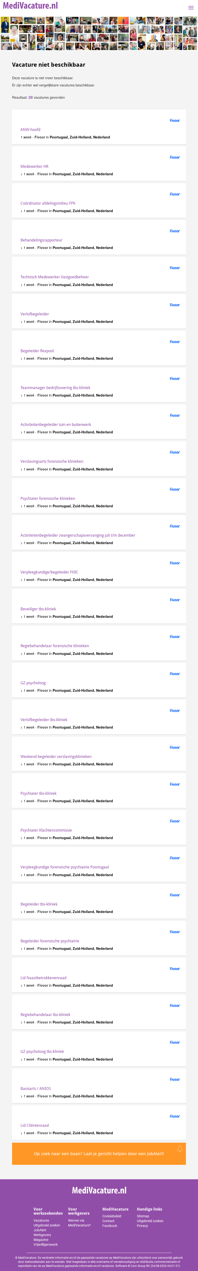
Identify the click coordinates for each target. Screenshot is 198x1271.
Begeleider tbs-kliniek (39, 904)
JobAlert (40, 1230)
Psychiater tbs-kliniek (39, 793)
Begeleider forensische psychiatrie (50, 941)
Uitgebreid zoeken (47, 1225)
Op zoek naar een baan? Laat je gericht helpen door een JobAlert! (99, 1153)
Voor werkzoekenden (48, 1211)
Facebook (109, 1226)
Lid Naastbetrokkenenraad (43, 978)
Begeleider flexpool (37, 351)
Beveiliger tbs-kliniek (38, 609)
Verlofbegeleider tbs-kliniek (44, 719)
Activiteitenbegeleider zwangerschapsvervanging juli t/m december (78, 535)
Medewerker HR (34, 166)
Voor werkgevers (79, 1211)
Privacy (142, 1226)
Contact (108, 1221)
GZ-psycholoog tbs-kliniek (42, 1051)
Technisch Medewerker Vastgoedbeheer (55, 277)
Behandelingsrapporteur (41, 240)
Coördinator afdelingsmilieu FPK (48, 203)
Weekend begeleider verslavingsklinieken (56, 756)
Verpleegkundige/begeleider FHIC (49, 572)
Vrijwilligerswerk (46, 1244)
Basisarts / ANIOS (36, 1088)
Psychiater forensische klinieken (48, 498)
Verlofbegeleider (35, 314)
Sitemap (143, 1216)
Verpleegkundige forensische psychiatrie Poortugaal (65, 867)
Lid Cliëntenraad (35, 1125)
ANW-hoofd (30, 129)
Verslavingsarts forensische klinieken (52, 461)
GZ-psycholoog (33, 683)
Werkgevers (42, 1235)
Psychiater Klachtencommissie (46, 830)
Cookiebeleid (111, 1216)
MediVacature (115, 1209)
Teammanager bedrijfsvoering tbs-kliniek (55, 387)
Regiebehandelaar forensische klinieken (55, 646)
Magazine (41, 1240)
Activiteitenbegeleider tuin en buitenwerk (56, 424)
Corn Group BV (140, 1266)
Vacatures (41, 1220)
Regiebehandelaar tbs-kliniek (45, 1014)
